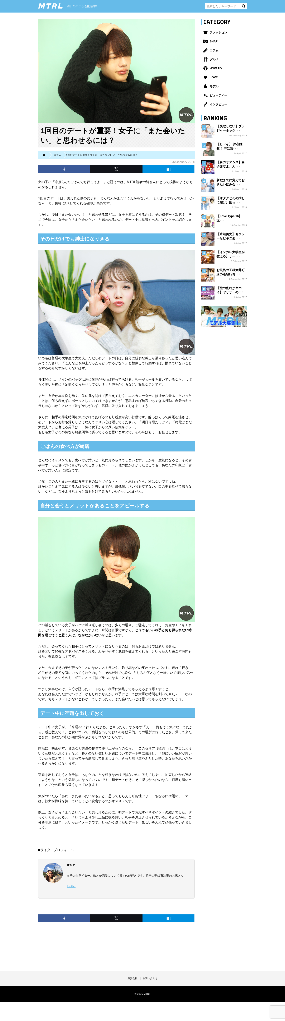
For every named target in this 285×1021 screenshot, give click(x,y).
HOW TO (216, 68)
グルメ (214, 59)
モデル (214, 86)
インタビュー (218, 104)
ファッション (218, 32)
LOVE (214, 77)
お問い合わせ (150, 978)
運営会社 (132, 978)
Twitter (71, 886)
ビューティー (218, 95)
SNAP (214, 41)
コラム (214, 50)
